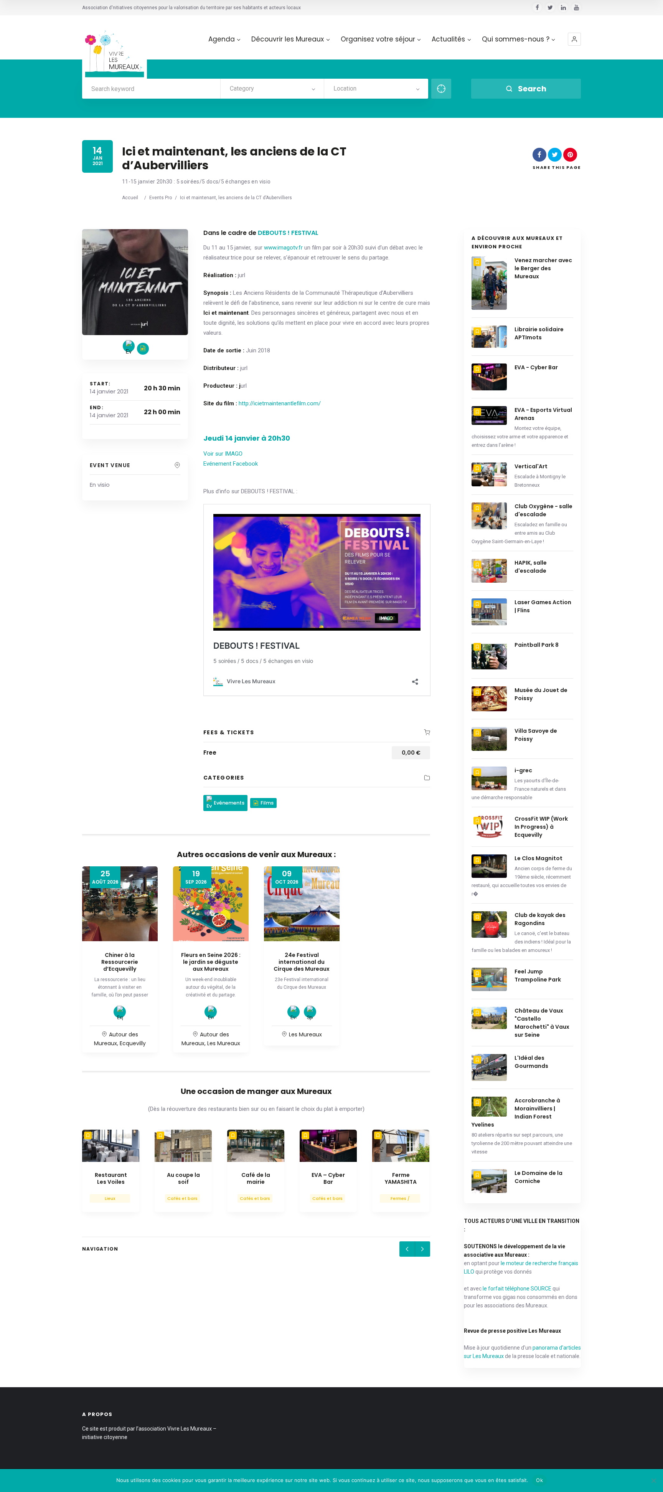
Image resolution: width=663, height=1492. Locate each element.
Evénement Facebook (230, 463)
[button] (574, 39)
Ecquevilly (133, 1043)
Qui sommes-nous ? (515, 39)
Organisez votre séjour (378, 39)
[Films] (143, 349)
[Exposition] (120, 1012)
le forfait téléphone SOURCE (517, 1288)
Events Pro (160, 197)
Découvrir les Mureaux (287, 39)
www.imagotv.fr (283, 247)
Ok (539, 1480)
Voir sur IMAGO (222, 453)
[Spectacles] (310, 1012)
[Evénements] (129, 346)
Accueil (130, 197)
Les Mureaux (223, 1043)
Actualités (448, 39)
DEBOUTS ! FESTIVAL (288, 232)
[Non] (653, 1480)
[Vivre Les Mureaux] (114, 47)
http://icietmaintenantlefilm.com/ (280, 403)
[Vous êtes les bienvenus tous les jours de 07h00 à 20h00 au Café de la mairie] (255, 1146)
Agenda (221, 39)
